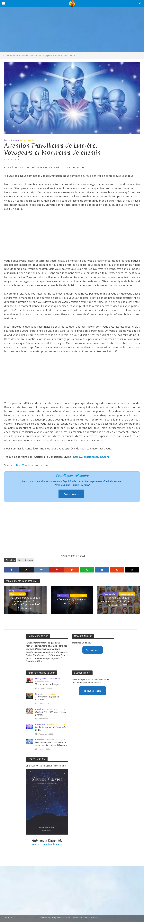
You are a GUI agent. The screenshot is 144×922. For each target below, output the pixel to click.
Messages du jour (27, 140)
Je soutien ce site (92, 690)
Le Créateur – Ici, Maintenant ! (72, 599)
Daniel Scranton (11, 140)
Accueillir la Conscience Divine (25, 917)
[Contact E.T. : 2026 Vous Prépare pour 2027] (29, 710)
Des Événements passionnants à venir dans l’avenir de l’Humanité (51, 744)
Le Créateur (63, 595)
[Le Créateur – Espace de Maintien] (29, 695)
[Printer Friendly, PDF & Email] (72, 556)
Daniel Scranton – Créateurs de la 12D (50, 728)
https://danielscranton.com (31, 465)
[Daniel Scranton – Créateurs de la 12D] (29, 726)
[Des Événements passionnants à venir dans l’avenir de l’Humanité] (29, 741)
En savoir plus (92, 650)
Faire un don (71, 494)
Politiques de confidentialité (112, 917)
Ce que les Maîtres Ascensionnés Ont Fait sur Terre (118, 599)
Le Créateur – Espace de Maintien (47, 698)
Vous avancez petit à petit (48, 684)
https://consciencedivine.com (91, 456)
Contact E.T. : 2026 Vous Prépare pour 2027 (50, 713)
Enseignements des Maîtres (20, 590)
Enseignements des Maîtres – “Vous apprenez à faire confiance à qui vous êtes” (25, 601)
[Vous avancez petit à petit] (29, 680)
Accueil (6, 55)
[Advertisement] (72, 29)
